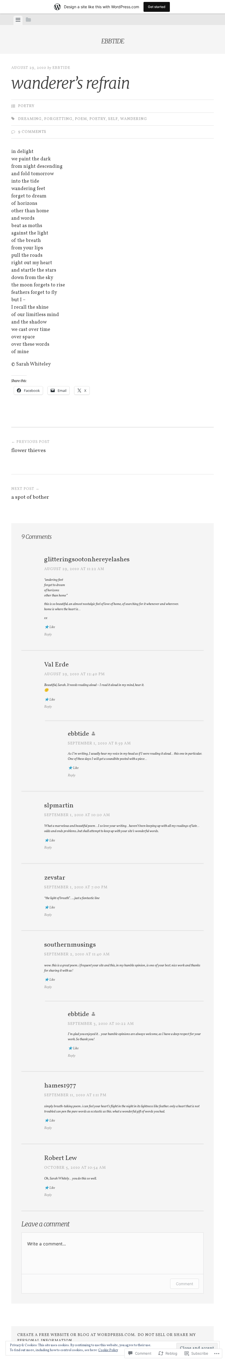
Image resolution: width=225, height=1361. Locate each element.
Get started (156, 7)
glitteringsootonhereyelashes (87, 559)
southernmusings (70, 945)
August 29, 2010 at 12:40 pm (74, 674)
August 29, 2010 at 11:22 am (74, 569)
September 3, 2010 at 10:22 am (101, 1024)
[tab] (17, 20)
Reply (48, 634)
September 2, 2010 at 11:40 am (77, 954)
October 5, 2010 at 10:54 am (75, 1167)
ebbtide (112, 41)
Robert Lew (60, 1158)
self (113, 119)
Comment (184, 1283)
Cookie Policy (108, 1350)
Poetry (26, 106)
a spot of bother (30, 493)
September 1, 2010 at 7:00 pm (76, 887)
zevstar (54, 878)
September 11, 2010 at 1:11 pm (75, 1095)
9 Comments (32, 132)
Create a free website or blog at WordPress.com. (76, 1335)
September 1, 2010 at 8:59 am (99, 743)
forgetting (58, 119)
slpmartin (59, 805)
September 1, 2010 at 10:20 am (77, 815)
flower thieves (30, 446)
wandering (133, 119)
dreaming (30, 119)
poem (81, 119)
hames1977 (60, 1086)
